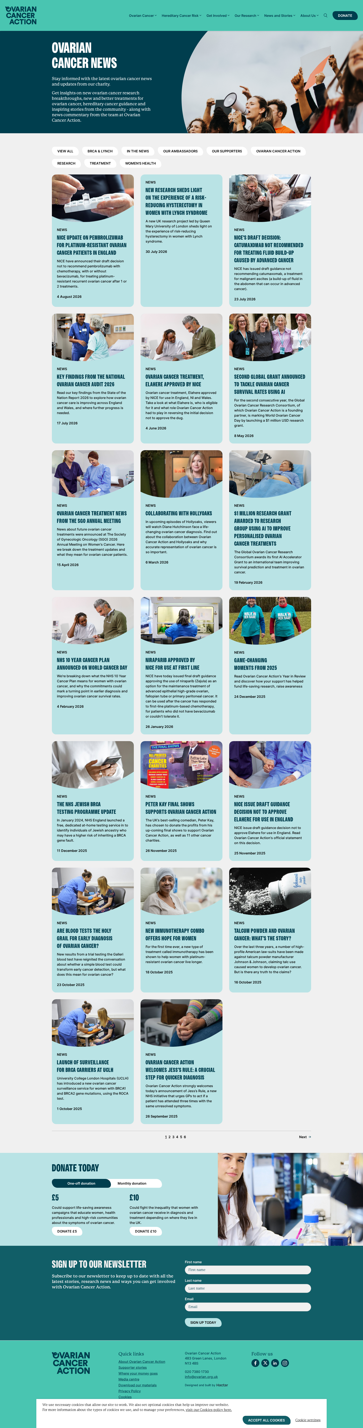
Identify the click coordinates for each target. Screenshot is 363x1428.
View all (65, 151)
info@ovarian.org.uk (201, 1377)
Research (66, 163)
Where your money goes (138, 1373)
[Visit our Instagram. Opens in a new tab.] (285, 1363)
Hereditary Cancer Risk (180, 15)
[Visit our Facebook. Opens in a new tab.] (255, 1363)
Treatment (100, 163)
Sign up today (203, 1322)
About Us (308, 15)
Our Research (245, 15)
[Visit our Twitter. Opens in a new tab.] (265, 1363)
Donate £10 (146, 1231)
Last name (193, 1280)
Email (189, 1299)
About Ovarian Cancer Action (141, 1361)
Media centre (128, 1379)
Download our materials (137, 1385)
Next (303, 1137)
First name (193, 1262)
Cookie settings (308, 1420)
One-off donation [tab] (81, 1183)
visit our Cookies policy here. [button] (209, 1410)
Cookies (125, 1397)
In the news (138, 151)
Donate (345, 15)
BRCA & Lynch (100, 151)
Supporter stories (132, 1367)
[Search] (325, 15)
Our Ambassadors (180, 151)
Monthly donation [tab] (132, 1183)
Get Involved (216, 15)
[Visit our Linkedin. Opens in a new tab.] (275, 1363)
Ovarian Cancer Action (278, 151)
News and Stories (278, 15)
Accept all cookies (266, 1420)
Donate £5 (67, 1231)
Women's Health (140, 163)
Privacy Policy (129, 1391)
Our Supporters (227, 151)
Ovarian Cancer (141, 15)
